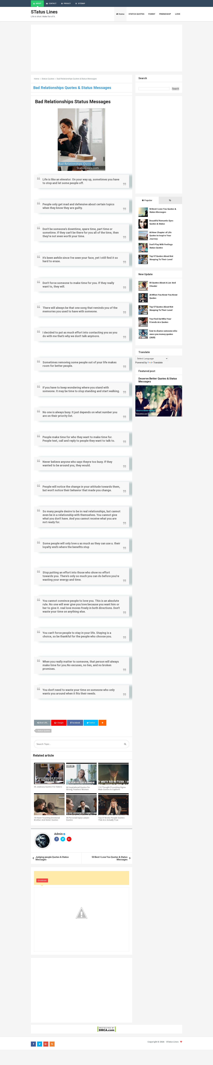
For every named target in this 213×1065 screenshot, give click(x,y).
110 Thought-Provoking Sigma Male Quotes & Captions (112, 788)
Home (36, 79)
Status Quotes (48, 79)
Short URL (43, 723)
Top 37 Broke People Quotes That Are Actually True (111, 819)
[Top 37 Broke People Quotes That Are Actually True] (113, 804)
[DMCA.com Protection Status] (106, 1029)
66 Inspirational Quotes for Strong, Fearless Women (78, 788)
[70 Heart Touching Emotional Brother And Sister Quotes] (49, 804)
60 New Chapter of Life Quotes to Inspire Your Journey (160, 235)
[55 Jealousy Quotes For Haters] (49, 773)
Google (60, 723)
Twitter (92, 723)
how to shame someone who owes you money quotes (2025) (163, 334)
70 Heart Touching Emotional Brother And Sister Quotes (47, 819)
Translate (158, 362)
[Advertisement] (106, 48)
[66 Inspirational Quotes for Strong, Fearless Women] (81, 774)
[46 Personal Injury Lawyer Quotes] (81, 804)
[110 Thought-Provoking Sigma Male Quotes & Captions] (113, 774)
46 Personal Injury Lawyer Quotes (77, 819)
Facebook (75, 723)
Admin (58, 833)
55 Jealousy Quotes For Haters (48, 787)
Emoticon (42, 880)
